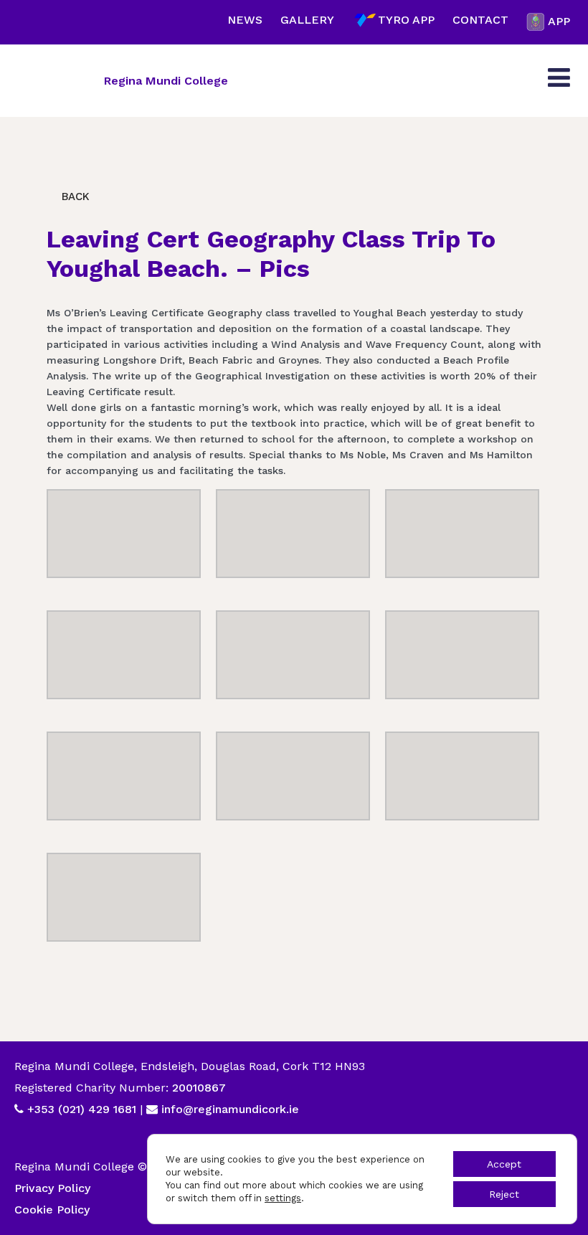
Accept (504, 1164)
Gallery (307, 20)
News (244, 20)
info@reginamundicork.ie (230, 1109)
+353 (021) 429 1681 (81, 1109)
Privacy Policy (52, 1188)
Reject (504, 1194)
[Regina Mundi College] (54, 80)
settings (283, 1198)
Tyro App (406, 20)
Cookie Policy (52, 1209)
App (559, 21)
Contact (480, 20)
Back (74, 196)
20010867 (197, 1087)
